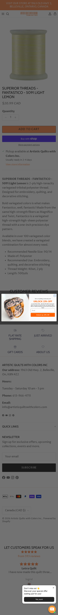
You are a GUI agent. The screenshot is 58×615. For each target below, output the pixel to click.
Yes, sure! (39, 599)
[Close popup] (53, 587)
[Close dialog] (55, 295)
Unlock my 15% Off (42, 315)
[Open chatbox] (52, 609)
